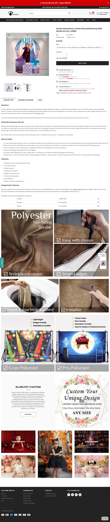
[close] (108, 3)
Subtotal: (59, 58)
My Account (103, 14)
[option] (27, 54)
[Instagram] (72, 494)
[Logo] (13, 13)
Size (57, 44)
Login (101, 12)
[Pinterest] (76, 494)
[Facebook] (68, 494)
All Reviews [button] (2, 263)
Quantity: (59, 52)
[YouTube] (80, 494)
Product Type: (60, 37)
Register (106, 12)
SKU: (57, 35)
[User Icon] (98, 13)
